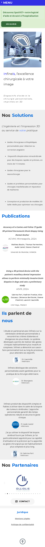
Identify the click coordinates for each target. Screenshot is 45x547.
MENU (7, 2)
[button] (11, 24)
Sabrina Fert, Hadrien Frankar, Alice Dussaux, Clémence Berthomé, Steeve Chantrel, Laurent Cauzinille (27, 297)
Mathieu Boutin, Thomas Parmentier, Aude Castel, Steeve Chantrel (27, 245)
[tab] (22, 3)
